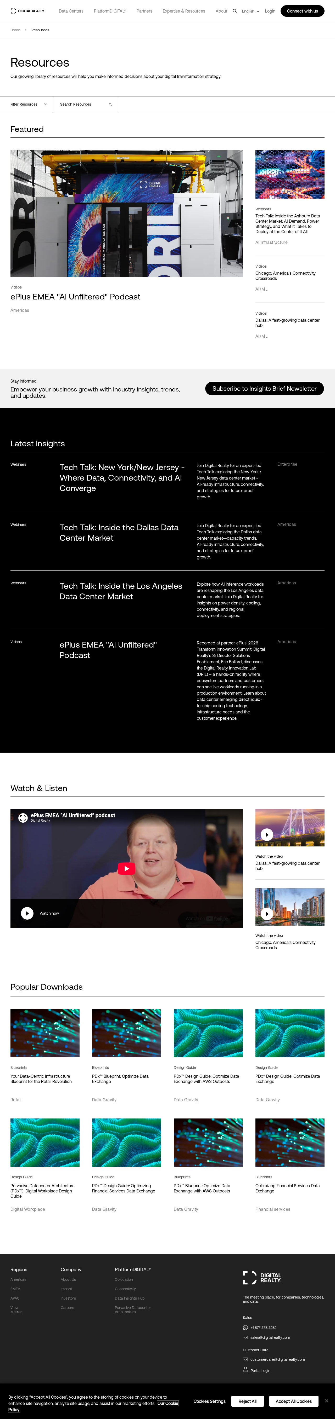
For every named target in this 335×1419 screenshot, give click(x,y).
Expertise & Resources (184, 11)
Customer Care (256, 1350)
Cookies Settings (210, 1401)
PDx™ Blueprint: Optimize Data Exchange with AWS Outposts (202, 1188)
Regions (18, 1269)
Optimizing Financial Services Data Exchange (287, 1188)
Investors (68, 1298)
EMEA (15, 1289)
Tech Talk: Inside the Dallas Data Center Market (119, 532)
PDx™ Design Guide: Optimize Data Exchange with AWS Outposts (206, 1079)
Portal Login (260, 1371)
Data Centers (71, 11)
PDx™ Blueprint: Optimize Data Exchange (120, 1079)
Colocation (124, 1279)
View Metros (16, 1310)
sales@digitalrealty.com (270, 1337)
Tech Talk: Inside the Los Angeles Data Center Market (121, 591)
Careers (67, 1308)
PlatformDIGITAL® (110, 11)
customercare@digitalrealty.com (277, 1359)
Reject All (247, 1401)
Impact (66, 1289)
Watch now (49, 913)
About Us (68, 1279)
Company (71, 1269)
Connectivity (125, 1289)
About (221, 11)
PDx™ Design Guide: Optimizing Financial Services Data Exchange (123, 1188)
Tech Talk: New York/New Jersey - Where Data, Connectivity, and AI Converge (122, 477)
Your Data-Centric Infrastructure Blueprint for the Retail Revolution (41, 1079)
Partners (144, 11)
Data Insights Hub (129, 1298)
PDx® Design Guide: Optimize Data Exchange (287, 1079)
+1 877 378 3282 (263, 1327)
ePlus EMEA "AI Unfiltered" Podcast (108, 650)
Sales (247, 1318)
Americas (18, 1279)
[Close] (326, 1401)
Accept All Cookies (294, 1401)
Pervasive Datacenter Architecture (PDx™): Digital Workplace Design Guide (42, 1190)
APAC (15, 1298)
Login (270, 11)
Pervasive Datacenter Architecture (133, 1310)
